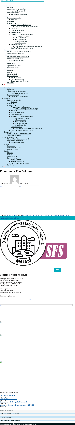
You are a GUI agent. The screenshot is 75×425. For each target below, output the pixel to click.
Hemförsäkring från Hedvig (19, 11)
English (9, 215)
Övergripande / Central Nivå (23, 36)
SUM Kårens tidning (17, 30)
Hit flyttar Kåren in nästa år (8, 399)
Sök (57, 270)
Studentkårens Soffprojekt (15, 53)
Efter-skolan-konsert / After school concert (14, 217)
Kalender (14, 20)
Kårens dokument (12, 67)
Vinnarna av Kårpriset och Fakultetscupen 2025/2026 (17, 405)
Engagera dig (11, 23)
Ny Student (10, 7)
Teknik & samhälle (20, 43)
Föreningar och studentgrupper (21, 25)
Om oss (6, 62)
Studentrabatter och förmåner (16, 9)
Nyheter (14, 215)
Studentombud (12, 74)
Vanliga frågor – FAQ (13, 65)
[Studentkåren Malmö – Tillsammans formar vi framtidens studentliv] (22, 1)
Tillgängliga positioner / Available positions (28, 46)
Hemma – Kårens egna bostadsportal (19, 51)
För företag (10, 83)
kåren (24, 215)
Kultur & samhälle (20, 38)
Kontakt (6, 69)
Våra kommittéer (16, 32)
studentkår (53, 215)
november (41, 215)
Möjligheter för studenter (15, 58)
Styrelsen (10, 71)
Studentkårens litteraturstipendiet (18, 57)
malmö (35, 215)
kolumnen (29, 215)
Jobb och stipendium (10, 55)
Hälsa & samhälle (20, 39)
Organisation (11, 64)
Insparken (10, 21)
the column (60, 215)
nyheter (47, 215)
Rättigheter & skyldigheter (19, 14)
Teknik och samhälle (17, 60)
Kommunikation (16, 77)
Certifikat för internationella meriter (22, 48)
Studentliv (7, 16)
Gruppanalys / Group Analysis (10, 219)
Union (67, 215)
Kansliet (10, 72)
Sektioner (14, 28)
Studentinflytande (16, 45)
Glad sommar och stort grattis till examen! (13, 402)
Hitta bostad (8, 50)
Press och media (12, 76)
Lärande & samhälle (21, 41)
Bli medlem (7, 6)
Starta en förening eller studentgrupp (26, 26)
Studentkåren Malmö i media (20, 81)
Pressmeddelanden (17, 79)
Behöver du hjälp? (13, 13)
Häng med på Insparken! (8, 396)
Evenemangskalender (14, 18)
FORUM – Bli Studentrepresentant (22, 34)
